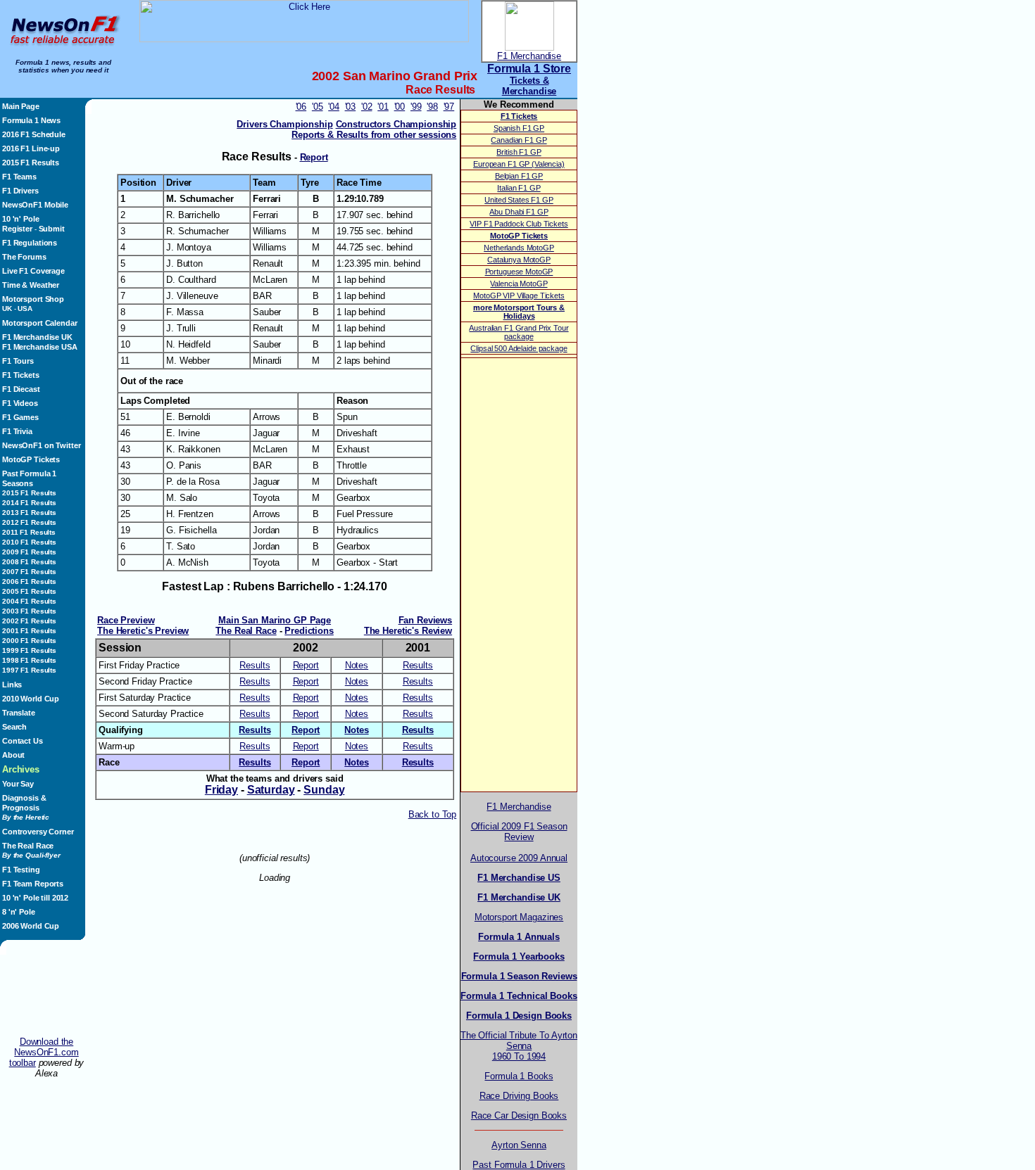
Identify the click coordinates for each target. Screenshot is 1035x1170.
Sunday (323, 790)
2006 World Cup (30, 926)
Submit (52, 228)
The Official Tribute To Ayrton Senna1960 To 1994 (518, 1046)
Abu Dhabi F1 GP (518, 212)
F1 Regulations (29, 243)
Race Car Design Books (519, 1115)
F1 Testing (21, 869)
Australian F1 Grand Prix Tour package (518, 332)
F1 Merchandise (529, 56)
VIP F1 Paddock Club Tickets (518, 224)
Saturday (271, 790)
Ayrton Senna (518, 1145)
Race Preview (125, 620)
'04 (333, 106)
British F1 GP (518, 152)
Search (14, 727)
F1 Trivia (17, 431)
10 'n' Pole (20, 219)
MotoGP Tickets (31, 459)
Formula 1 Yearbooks (518, 956)
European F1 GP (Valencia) (519, 164)
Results (254, 665)
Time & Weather (30, 285)
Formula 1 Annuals (519, 936)
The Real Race (31, 850)
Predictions (309, 630)
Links (12, 684)
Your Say (18, 784)
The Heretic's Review (408, 630)
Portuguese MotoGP (519, 271)
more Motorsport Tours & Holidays (519, 311)
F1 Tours (18, 361)
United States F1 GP (518, 200)
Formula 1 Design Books (519, 1015)
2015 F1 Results (30, 162)
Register (17, 228)
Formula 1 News (31, 120)
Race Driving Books (519, 1095)
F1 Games (20, 417)
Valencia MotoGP (518, 283)
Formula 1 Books (518, 1076)
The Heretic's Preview (143, 630)
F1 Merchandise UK (37, 337)
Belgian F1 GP (519, 176)
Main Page (20, 106)
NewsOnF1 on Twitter (41, 445)
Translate (18, 712)
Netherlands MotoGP (519, 247)
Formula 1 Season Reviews (519, 976)
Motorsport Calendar (39, 323)
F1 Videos (20, 403)
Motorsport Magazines (519, 917)
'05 (317, 106)
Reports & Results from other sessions (373, 134)
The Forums (24, 257)
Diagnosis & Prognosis (25, 807)
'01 (383, 106)
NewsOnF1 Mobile (35, 205)
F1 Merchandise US (518, 877)
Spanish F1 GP (519, 128)
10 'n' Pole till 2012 (35, 898)
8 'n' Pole (18, 912)
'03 (350, 106)
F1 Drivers (20, 190)
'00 (400, 106)
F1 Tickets (20, 375)
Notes (356, 665)
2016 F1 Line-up (31, 148)
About (13, 755)
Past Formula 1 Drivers (518, 1164)
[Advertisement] (46, 995)
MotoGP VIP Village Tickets (519, 295)
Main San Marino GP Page (274, 620)
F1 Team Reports (32, 883)
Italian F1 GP (518, 188)
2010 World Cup (30, 698)
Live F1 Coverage (33, 271)
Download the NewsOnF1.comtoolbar (44, 1052)
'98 (432, 106)
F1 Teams (19, 176)
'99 (416, 106)
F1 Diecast (21, 389)
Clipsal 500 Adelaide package (518, 348)
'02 (366, 106)
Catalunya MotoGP (519, 259)
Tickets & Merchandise (529, 85)
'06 (301, 106)
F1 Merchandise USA (39, 347)
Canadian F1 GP (518, 140)
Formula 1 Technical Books (518, 996)
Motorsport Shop (33, 299)
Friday (221, 790)
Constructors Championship (396, 124)
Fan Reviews (426, 620)
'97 (449, 106)
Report (314, 157)
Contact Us (22, 741)
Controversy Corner (38, 831)
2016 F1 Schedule (33, 134)
